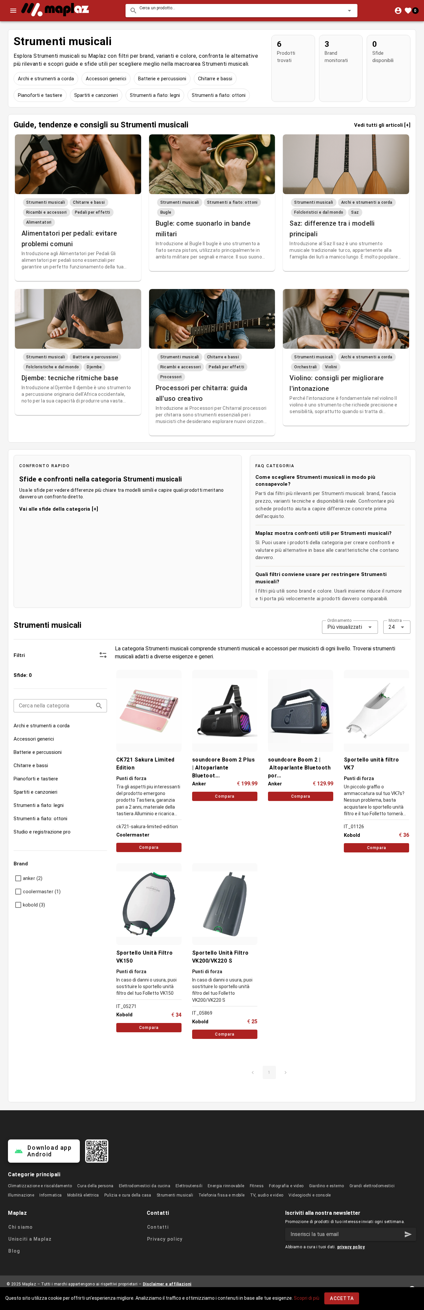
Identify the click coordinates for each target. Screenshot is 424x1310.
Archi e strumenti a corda (46, 79)
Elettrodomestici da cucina (144, 1186)
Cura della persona (95, 1186)
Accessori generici (106, 79)
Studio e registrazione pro (42, 832)
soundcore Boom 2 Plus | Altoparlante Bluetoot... (223, 768)
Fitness (257, 1186)
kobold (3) (34, 905)
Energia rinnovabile (226, 1186)
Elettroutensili (189, 1186)
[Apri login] (398, 11)
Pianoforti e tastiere (40, 95)
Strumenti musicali (175, 1195)
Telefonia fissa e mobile (221, 1195)
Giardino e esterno (326, 1186)
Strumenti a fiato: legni (155, 95)
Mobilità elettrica (83, 1195)
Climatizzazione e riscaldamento (40, 1186)
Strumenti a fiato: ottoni (218, 95)
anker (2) (32, 878)
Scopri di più (306, 1298)
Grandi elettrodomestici (372, 1186)
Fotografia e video (286, 1186)
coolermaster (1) (42, 892)
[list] (60, 753)
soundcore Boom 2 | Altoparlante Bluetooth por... (300, 768)
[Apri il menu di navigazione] (13, 11)
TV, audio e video (267, 1195)
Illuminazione (21, 1195)
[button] (339, 11)
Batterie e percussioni (162, 79)
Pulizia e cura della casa (127, 1195)
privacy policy (351, 1247)
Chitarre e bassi (215, 79)
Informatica (50, 1195)
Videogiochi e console (310, 1195)
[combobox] (241, 10)
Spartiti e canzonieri (96, 95)
